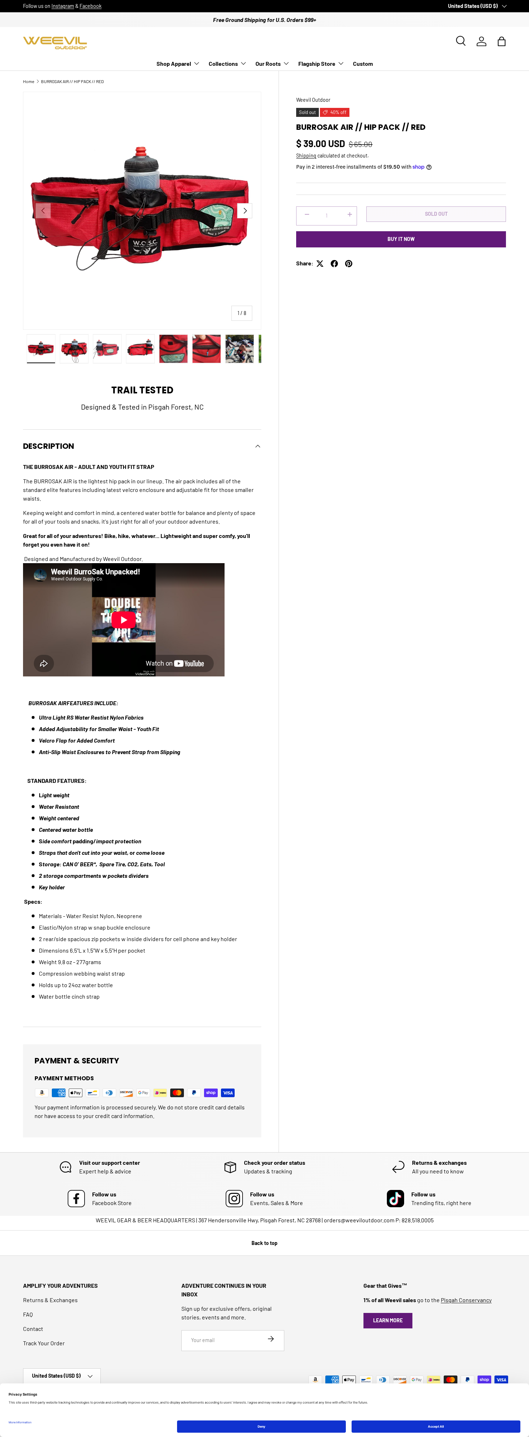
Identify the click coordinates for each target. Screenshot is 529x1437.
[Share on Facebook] (334, 263)
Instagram (62, 6)
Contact (33, 1328)
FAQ (28, 1314)
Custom (363, 63)
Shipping (306, 156)
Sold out (436, 214)
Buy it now (401, 239)
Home (28, 81)
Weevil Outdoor (313, 100)
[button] (502, 41)
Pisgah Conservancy (466, 1299)
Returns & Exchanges (50, 1299)
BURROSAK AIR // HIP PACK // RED (72, 81)
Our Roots (268, 63)
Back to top (264, 1243)
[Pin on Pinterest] (349, 263)
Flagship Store (316, 63)
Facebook (90, 6)
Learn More (388, 1320)
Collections (223, 63)
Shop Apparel (174, 63)
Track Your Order (44, 1343)
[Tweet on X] (320, 263)
